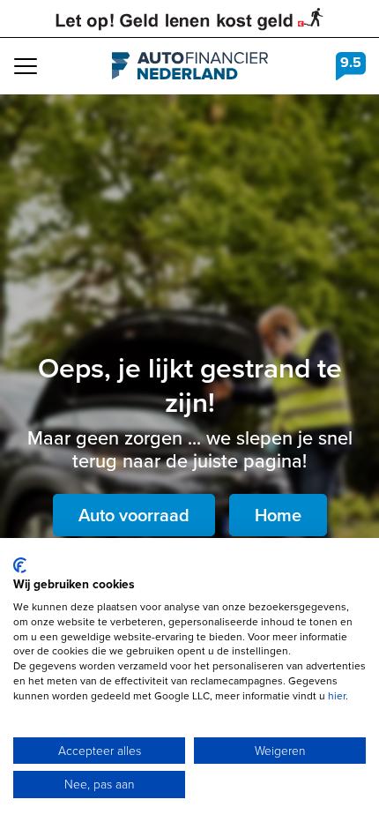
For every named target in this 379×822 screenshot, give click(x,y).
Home (278, 515)
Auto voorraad (134, 515)
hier (337, 696)
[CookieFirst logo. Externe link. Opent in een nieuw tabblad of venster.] (19, 565)
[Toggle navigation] (25, 66)
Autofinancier (190, 66)
